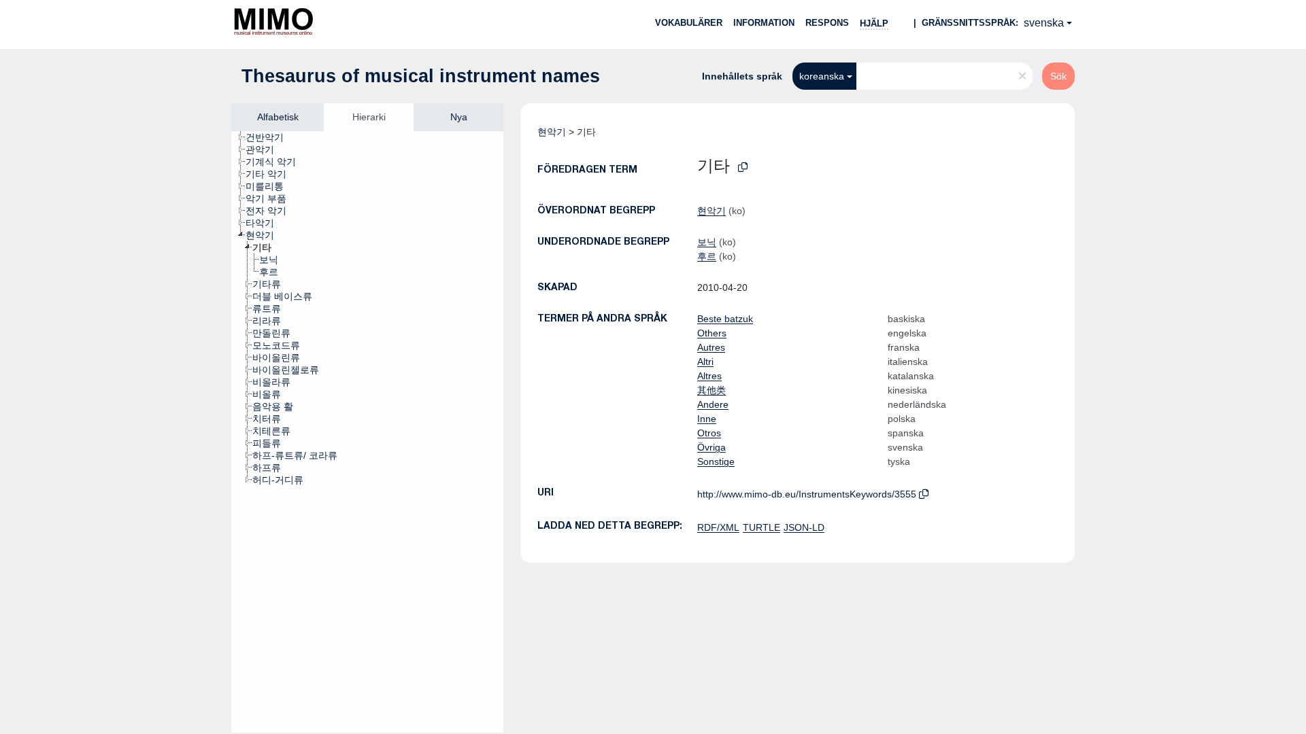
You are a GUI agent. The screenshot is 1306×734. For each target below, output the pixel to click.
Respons (827, 23)
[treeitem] (270, 137)
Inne (706, 418)
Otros (709, 432)
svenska (1044, 23)
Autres (711, 347)
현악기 (551, 131)
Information (763, 23)
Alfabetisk (278, 116)
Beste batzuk (725, 318)
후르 (706, 256)
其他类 (711, 390)
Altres (709, 375)
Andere (713, 404)
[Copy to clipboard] (743, 167)
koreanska (821, 76)
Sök (1058, 76)
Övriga (711, 447)
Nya (458, 116)
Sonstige (716, 461)
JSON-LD (804, 527)
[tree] (367, 432)
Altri (705, 361)
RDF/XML (718, 527)
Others (711, 333)
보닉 (706, 242)
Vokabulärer (688, 23)
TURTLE (761, 527)
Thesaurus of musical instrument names (420, 76)
